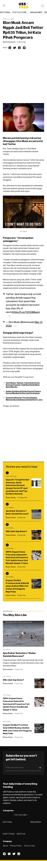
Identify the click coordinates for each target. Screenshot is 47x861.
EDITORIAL (7, 822)
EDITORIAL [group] (5, 12)
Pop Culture (8, 19)
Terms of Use (29, 845)
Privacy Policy (16, 845)
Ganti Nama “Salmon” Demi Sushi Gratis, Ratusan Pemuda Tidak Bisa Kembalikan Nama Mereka (23, 385)
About (5, 845)
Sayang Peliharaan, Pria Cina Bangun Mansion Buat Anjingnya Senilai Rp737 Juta (24, 399)
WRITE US (21, 834)
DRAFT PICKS (9, 834)
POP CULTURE (20, 12)
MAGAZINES (35, 822)
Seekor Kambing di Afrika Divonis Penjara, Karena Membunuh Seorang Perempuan (23, 392)
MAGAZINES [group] (36, 12)
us (27, 377)
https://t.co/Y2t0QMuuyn (26, 312)
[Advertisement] (23, 78)
